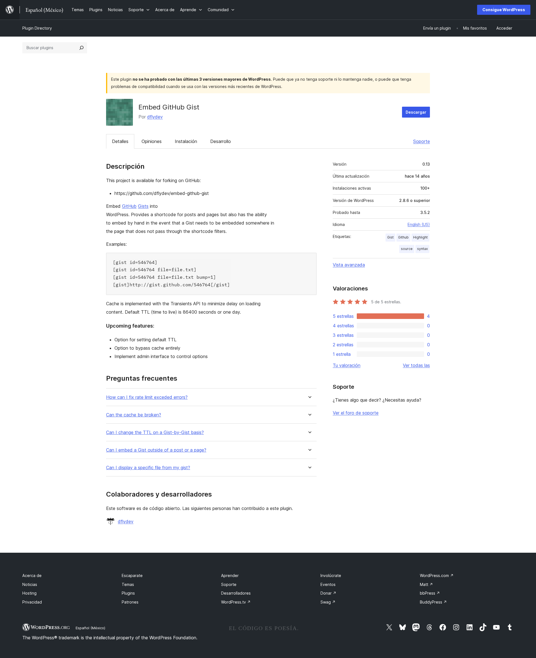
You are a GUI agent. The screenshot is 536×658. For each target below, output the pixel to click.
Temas (128, 584)
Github (403, 237)
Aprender (230, 575)
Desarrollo (220, 141)
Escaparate (132, 575)
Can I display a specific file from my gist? (148, 467)
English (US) (419, 224)
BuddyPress (433, 602)
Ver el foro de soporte (356, 413)
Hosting (29, 593)
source (407, 249)
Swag (328, 602)
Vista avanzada (349, 265)
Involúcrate (330, 575)
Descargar (416, 112)
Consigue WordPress (503, 9)
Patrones (130, 602)
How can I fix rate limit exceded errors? (147, 397)
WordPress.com (437, 575)
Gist (390, 237)
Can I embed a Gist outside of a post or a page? (156, 450)
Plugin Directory (37, 28)
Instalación (186, 141)
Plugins (128, 593)
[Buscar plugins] (81, 47)
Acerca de (32, 575)
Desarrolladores (236, 593)
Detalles (120, 141)
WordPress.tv (236, 602)
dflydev (155, 117)
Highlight (420, 237)
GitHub (129, 206)
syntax (422, 249)
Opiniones (152, 141)
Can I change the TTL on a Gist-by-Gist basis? (155, 432)
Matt (426, 584)
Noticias (29, 584)
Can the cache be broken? (133, 415)
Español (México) (90, 628)
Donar (328, 593)
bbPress (430, 593)
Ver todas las (416, 365)
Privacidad (32, 602)
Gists (143, 206)
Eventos (328, 584)
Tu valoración (346, 365)
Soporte (421, 141)
